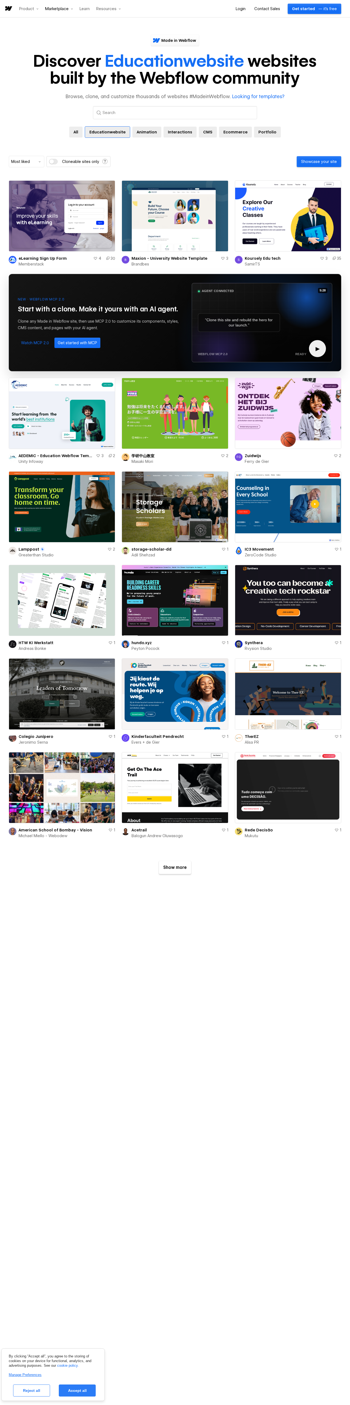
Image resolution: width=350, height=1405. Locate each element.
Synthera (254, 643)
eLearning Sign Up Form (43, 258)
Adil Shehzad (143, 555)
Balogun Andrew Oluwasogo (157, 836)
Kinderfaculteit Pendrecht (158, 736)
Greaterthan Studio (36, 555)
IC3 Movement (259, 549)
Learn (85, 9)
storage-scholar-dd (151, 549)
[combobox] (26, 161)
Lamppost (29, 549)
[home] (8, 9)
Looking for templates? (258, 96)
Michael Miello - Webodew (43, 836)
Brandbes (140, 264)
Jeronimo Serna (33, 742)
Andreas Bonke (32, 648)
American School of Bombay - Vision (55, 830)
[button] (29, 8)
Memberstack (31, 264)
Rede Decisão (259, 830)
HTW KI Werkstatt (36, 643)
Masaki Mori (142, 461)
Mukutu (251, 836)
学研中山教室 (143, 456)
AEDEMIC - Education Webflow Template (56, 456)
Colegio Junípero (36, 736)
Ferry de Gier (257, 461)
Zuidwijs (253, 456)
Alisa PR (252, 742)
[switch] (53, 161)
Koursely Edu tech (263, 258)
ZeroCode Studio (260, 555)
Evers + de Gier (146, 742)
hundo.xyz (142, 643)
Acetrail (139, 830)
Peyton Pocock (146, 648)
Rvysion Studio (258, 648)
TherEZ (252, 736)
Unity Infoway (31, 461)
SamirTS (252, 264)
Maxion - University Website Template (169, 258)
